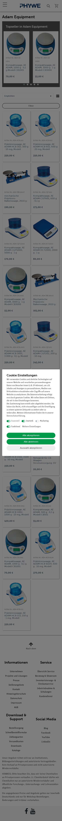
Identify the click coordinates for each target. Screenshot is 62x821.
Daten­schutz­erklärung (16, 416)
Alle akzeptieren (31, 435)
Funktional (15, 427)
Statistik (29, 421)
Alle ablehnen (31, 441)
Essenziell (15, 421)
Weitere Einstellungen (31, 427)
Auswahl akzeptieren (31, 448)
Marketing (44, 421)
